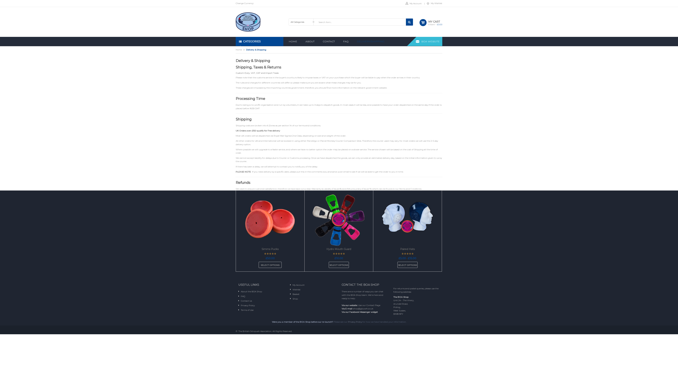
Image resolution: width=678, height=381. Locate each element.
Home (239, 49)
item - (435, 24)
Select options (270, 265)
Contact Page (373, 305)
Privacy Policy (355, 321)
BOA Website (430, 41)
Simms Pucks (270, 249)
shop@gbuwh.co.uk (363, 308)
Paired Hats (407, 249)
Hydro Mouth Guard (338, 249)
